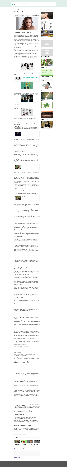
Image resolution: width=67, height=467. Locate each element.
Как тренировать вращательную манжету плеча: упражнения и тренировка (46, 57)
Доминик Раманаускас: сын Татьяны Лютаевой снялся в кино (30, 133)
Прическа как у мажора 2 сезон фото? (29, 165)
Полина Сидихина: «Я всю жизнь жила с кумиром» (23, 445)
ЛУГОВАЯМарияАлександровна (27, 197)
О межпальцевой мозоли (45, 19)
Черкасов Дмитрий (29, 444)
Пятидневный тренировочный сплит (46, 47)
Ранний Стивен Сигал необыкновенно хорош (36, 444)
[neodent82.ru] (14, 4)
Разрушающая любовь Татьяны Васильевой (30, 77)
